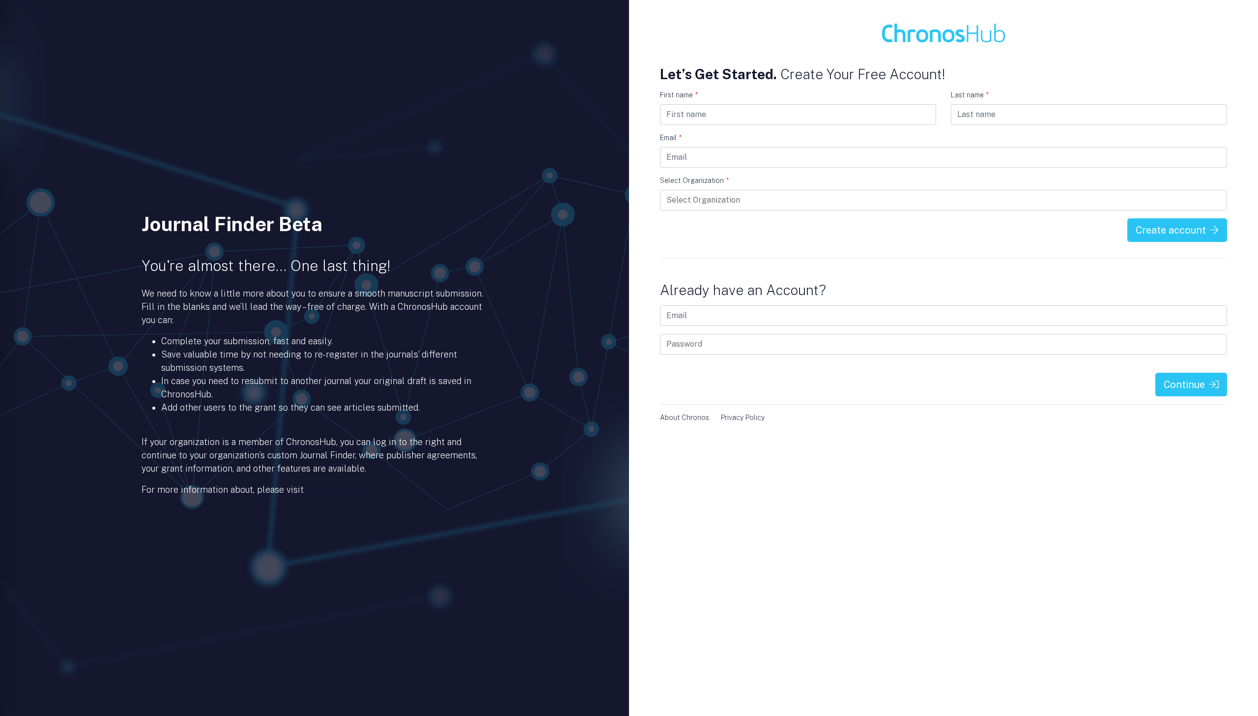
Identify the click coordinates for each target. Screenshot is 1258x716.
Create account (1171, 230)
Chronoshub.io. (335, 489)
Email (671, 138)
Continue (1184, 384)
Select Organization (694, 180)
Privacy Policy (743, 417)
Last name (970, 95)
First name (679, 95)
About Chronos (684, 417)
